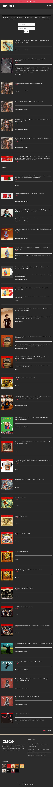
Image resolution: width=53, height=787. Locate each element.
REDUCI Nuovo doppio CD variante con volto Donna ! (29, 101)
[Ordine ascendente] (33, 24)
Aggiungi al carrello (19, 49)
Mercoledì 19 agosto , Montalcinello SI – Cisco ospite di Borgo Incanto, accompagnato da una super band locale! (38, 744)
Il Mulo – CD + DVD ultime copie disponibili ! (27, 696)
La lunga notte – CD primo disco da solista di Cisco (28, 662)
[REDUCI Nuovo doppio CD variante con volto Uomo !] (7, 88)
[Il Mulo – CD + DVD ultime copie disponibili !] (7, 701)
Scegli (17, 74)
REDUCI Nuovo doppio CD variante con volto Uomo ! (29, 83)
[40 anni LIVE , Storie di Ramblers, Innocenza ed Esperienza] (22, 766)
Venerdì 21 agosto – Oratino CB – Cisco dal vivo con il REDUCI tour (38, 750)
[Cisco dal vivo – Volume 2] (17, 770)
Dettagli (26, 49)
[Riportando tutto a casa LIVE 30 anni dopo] (8, 766)
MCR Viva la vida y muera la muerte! (25, 378)
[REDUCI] (4, 766)
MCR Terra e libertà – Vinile (22, 533)
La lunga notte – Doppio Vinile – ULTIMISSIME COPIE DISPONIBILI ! (33, 643)
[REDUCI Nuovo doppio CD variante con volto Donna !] (7, 106)
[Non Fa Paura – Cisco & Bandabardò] (13, 766)
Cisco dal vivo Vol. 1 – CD (21, 713)
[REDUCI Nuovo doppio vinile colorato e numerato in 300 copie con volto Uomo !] (7, 124)
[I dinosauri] (8, 770)
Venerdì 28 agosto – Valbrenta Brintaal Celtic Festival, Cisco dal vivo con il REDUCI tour (37, 754)
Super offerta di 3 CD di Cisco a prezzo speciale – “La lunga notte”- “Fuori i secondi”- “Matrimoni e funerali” (32, 210)
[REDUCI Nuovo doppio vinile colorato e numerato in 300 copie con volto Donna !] (7, 143)
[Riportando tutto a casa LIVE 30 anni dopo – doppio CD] (7, 196)
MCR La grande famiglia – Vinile (24, 588)
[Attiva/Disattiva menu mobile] (50, 5)
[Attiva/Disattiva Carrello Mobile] (47, 5)
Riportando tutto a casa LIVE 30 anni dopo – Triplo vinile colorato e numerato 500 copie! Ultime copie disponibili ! (33, 176)
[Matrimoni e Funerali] (13, 770)
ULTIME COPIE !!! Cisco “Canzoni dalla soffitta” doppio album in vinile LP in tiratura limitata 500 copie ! (32, 357)
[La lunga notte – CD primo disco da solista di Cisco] (7, 666)
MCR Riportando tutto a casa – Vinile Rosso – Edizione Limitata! (32, 625)
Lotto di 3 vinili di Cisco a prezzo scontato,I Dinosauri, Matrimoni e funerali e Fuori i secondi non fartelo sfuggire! (32, 397)
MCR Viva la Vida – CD (21, 516)
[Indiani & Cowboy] (4, 770)
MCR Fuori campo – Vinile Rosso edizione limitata (28, 570)
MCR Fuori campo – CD (21, 551)
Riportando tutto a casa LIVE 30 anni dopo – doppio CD (29, 193)
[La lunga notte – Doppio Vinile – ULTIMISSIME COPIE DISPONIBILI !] (7, 648)
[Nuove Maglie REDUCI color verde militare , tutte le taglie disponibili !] (7, 65)
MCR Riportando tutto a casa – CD (24, 607)
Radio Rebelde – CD (20, 498)
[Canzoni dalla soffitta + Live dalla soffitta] (17, 766)
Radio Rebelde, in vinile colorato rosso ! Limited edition (29, 479)
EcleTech (37, 781)
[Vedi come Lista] (27, 31)
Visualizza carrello (46, 19)
